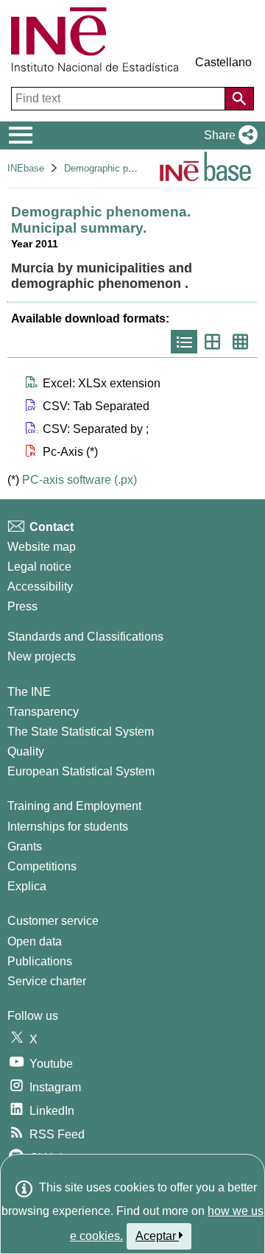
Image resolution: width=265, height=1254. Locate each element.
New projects (41, 656)
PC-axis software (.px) (79, 479)
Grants (24, 846)
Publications (39, 961)
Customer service (53, 921)
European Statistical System (81, 771)
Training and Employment (74, 806)
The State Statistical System (80, 731)
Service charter (46, 981)
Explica (26, 886)
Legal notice (39, 566)
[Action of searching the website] (239, 98)
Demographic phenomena (118, 168)
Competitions (42, 866)
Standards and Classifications (85, 636)
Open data (34, 941)
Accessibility (40, 586)
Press (22, 606)
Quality (25, 751)
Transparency (43, 711)
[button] (228, 135)
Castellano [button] (223, 62)
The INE (29, 692)
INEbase (25, 168)
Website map (41, 546)
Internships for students (67, 826)
